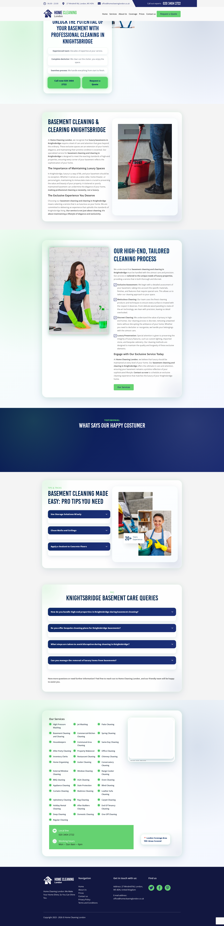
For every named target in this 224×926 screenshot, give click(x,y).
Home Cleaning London (75, 917)
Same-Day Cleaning (110, 742)
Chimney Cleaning (109, 756)
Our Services (123, 387)
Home (105, 14)
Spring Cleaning (108, 733)
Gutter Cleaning (84, 762)
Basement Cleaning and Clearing (61, 735)
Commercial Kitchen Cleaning (86, 735)
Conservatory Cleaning (108, 764)
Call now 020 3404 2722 (64, 82)
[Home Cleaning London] (61, 14)
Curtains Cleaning (61, 791)
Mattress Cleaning (85, 791)
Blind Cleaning (108, 785)
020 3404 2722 (66, 834)
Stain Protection (84, 785)
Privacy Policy (84, 899)
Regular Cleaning (60, 820)
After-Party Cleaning (62, 751)
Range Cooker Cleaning (108, 773)
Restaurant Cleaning (86, 756)
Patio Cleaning (108, 724)
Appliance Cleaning (61, 785)
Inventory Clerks (60, 756)
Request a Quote (168, 13)
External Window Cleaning (60, 773)
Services (113, 14)
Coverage (133, 14)
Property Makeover (86, 751)
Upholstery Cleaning (62, 800)
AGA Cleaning (83, 780)
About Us (123, 14)
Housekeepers (59, 742)
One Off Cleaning (109, 814)
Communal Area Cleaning (84, 744)
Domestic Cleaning (85, 814)
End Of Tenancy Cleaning (108, 807)
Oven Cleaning (108, 780)
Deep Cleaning (59, 814)
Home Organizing (61, 762)
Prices (141, 14)
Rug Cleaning (83, 800)
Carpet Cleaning (109, 800)
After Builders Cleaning (83, 807)
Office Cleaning (108, 751)
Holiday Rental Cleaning (59, 807)
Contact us (151, 14)
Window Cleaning (85, 771)
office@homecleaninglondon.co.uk (128, 898)
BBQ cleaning (59, 780)
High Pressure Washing (59, 726)
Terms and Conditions (88, 903)
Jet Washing (82, 724)
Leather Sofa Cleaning (107, 793)
